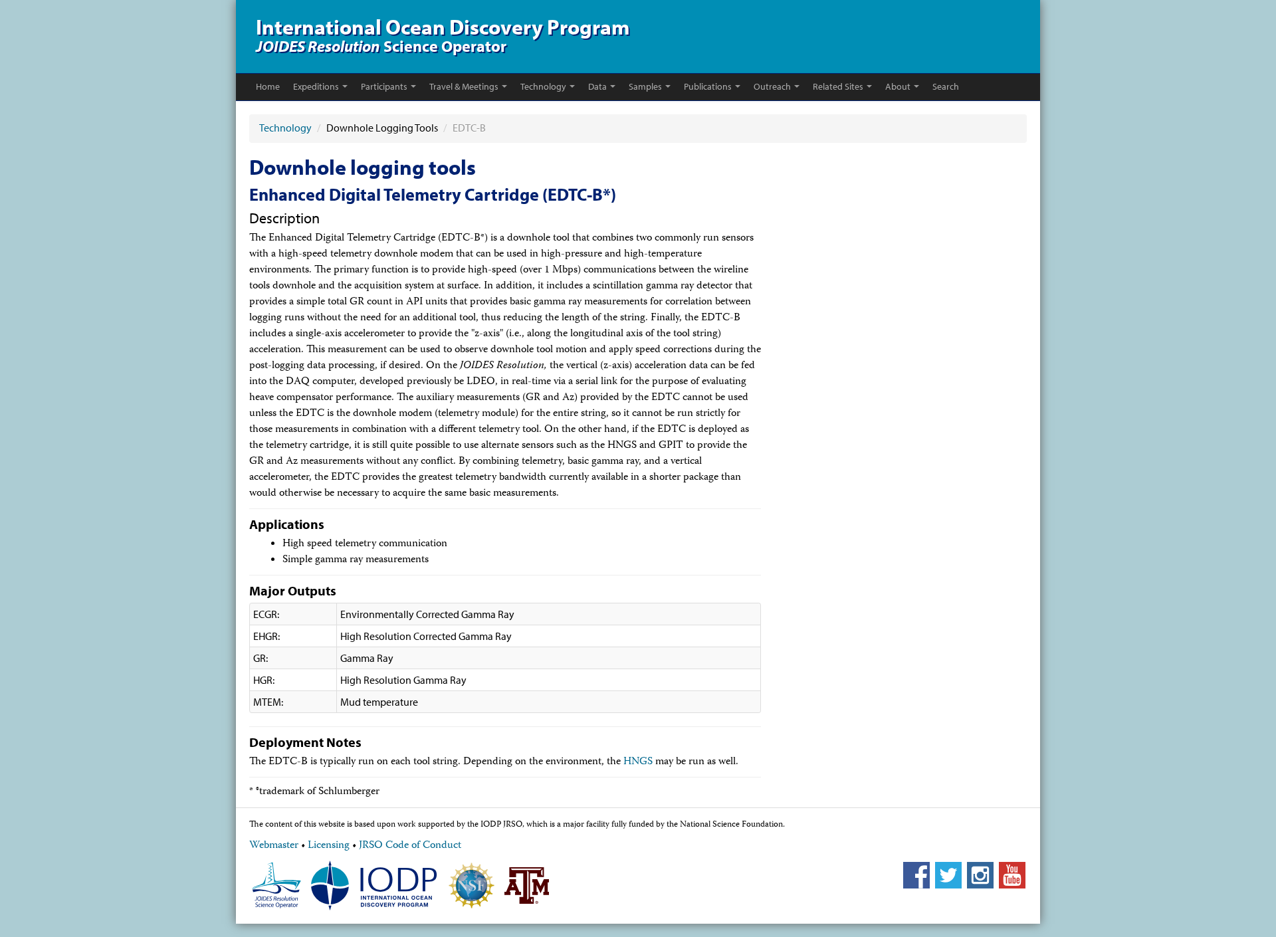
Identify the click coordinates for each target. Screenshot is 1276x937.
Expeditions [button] (316, 86)
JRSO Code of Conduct (410, 846)
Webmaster (273, 846)
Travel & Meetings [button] (463, 86)
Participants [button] (384, 86)
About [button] (897, 86)
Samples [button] (645, 86)
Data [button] (597, 86)
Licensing (329, 846)
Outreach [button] (772, 86)
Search (945, 86)
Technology (286, 127)
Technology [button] (543, 86)
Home (268, 86)
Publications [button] (708, 86)
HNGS (638, 762)
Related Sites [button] (838, 86)
